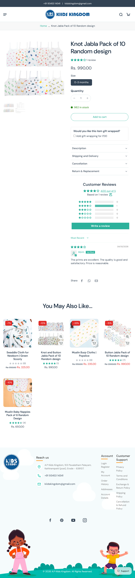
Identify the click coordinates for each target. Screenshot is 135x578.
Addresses (106, 489)
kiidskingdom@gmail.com (60, 484)
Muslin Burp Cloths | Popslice (84, 354)
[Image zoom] (33, 70)
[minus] (74, 98)
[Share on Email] (96, 280)
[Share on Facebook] (81, 280)
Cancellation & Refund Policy (122, 505)
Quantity (77, 91)
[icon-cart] (128, 14)
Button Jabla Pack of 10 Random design (117, 354)
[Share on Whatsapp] (89, 280)
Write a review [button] (100, 226)
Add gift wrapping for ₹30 (91, 136)
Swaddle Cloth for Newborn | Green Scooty (18, 356)
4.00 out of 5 (108, 191)
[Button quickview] (28, 337)
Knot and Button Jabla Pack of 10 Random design (51, 356)
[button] (78, 60)
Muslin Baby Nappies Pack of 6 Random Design (17, 415)
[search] (120, 14)
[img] (78, 247)
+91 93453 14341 (54, 475)
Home (43, 26)
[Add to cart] (28, 343)
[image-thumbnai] (8, 107)
